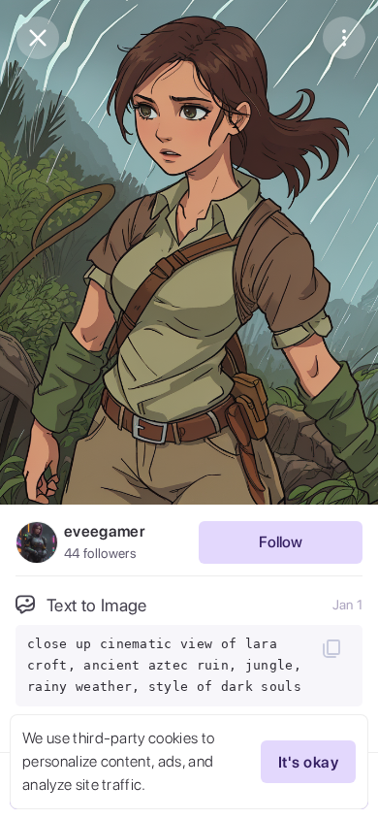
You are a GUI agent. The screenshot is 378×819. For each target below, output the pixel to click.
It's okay (308, 762)
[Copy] (331, 648)
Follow (280, 542)
